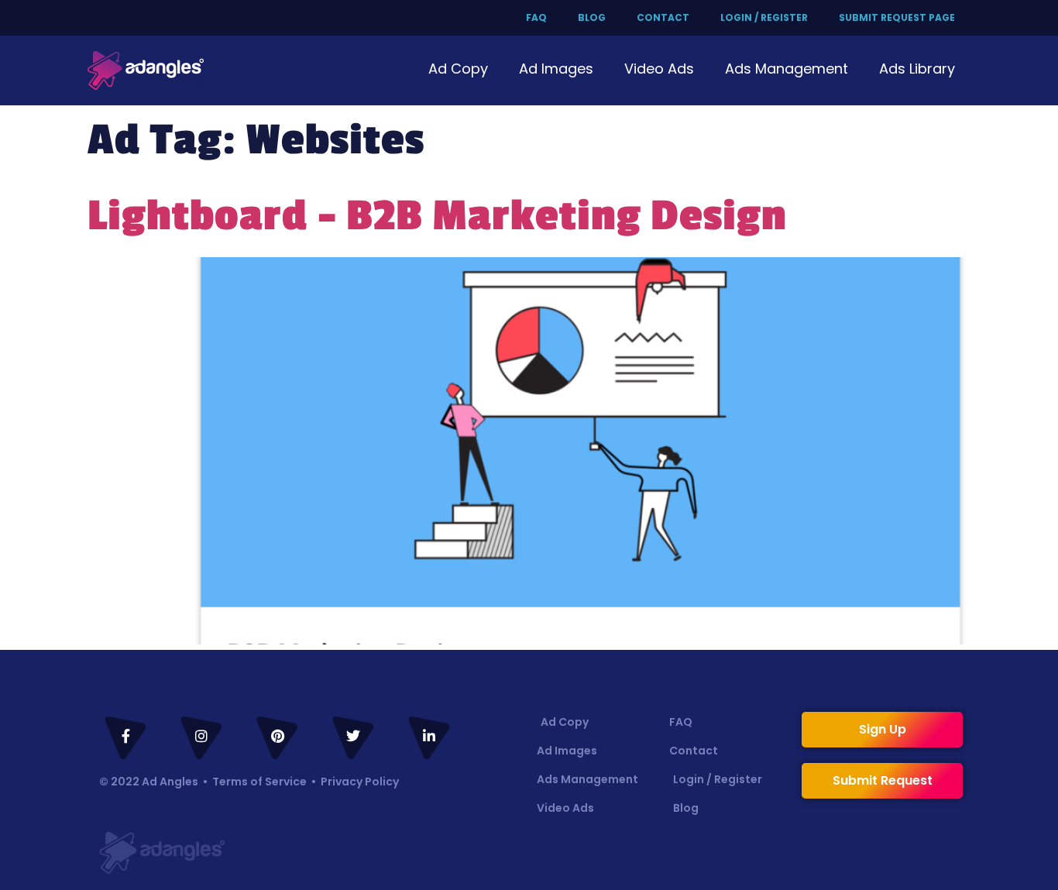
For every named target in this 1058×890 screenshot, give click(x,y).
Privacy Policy (360, 781)
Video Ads (659, 68)
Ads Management (786, 68)
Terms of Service (259, 781)
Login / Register (764, 17)
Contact (663, 17)
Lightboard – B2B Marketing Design (437, 216)
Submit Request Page (897, 17)
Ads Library (917, 68)
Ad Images (556, 68)
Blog (592, 17)
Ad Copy (458, 68)
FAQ (536, 17)
